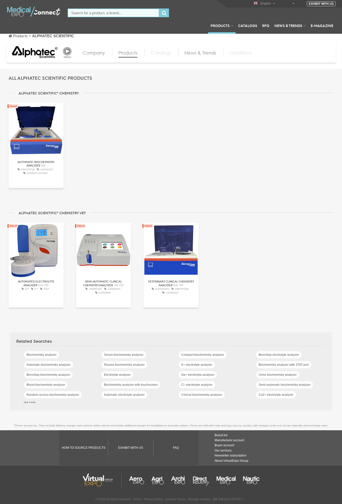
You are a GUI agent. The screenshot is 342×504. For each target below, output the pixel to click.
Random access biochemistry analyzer (53, 394)
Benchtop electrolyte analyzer (279, 354)
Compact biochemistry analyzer (202, 354)
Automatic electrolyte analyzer (124, 394)
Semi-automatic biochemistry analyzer (284, 384)
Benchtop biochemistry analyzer (48, 374)
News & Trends (288, 25)
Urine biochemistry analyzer (278, 374)
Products (220, 25)
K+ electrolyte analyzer (196, 364)
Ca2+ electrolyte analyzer (276, 394)
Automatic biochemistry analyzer (49, 364)
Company (94, 53)
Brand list (221, 435)
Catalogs (247, 25)
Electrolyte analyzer (117, 374)
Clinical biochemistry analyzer (201, 394)
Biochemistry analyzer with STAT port (284, 364)
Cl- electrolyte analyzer (197, 384)
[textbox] (113, 12)
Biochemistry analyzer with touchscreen (131, 384)
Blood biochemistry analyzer (46, 384)
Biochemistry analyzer (42, 354)
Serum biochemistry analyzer (123, 354)
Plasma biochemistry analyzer (124, 364)
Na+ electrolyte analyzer (197, 374)
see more (30, 402)
